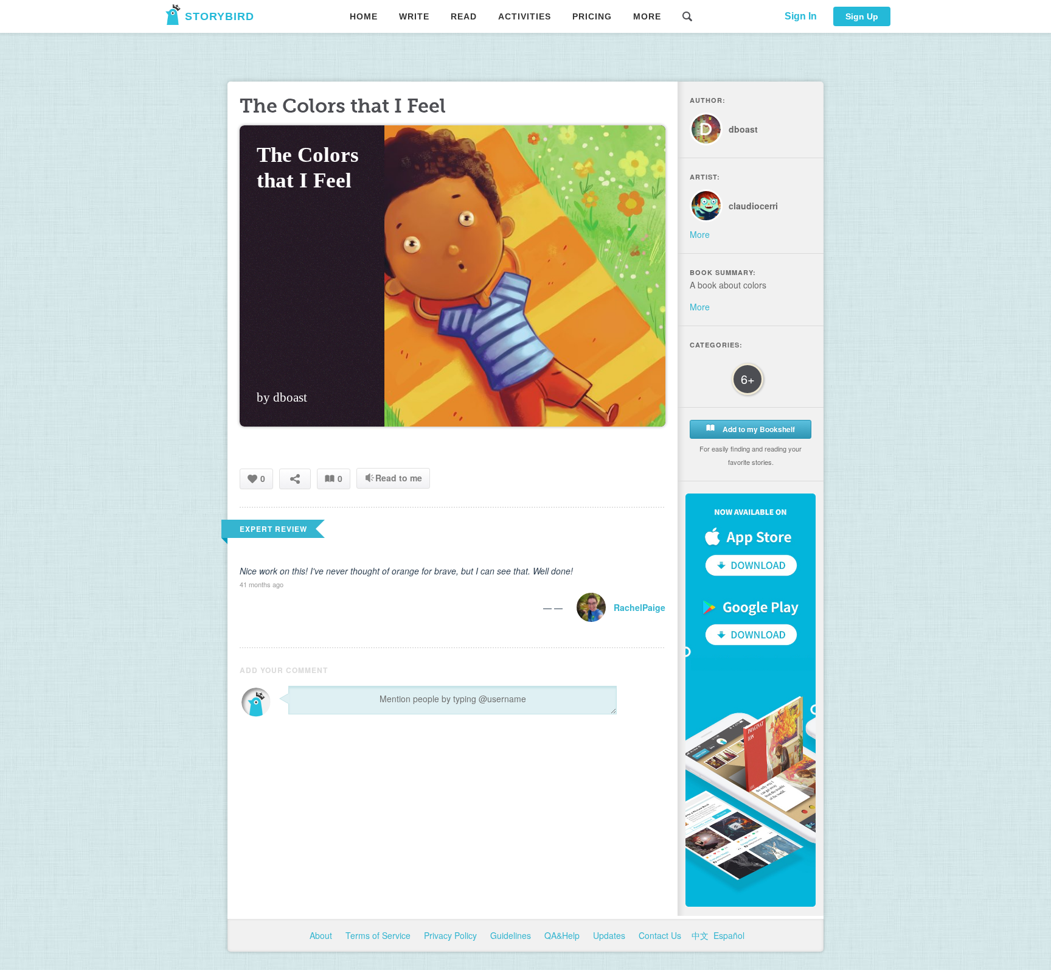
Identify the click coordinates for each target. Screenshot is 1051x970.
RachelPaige (639, 607)
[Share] (295, 479)
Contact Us (661, 935)
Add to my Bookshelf (758, 429)
